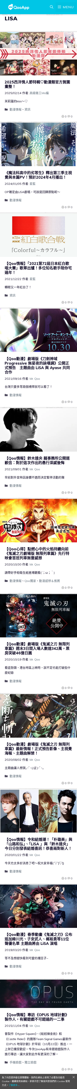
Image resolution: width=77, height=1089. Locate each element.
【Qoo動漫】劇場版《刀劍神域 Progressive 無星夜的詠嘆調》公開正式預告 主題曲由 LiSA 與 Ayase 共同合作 (37, 365)
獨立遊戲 (30, 1062)
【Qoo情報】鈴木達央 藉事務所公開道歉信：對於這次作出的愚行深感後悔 (37, 460)
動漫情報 (15, 109)
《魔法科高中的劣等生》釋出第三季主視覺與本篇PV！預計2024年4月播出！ (38, 175)
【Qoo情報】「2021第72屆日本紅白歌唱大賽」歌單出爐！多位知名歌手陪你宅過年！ (38, 268)
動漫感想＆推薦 (49, 581)
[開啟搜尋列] (52, 7)
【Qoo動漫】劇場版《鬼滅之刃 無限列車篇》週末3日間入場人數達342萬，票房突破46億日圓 (37, 648)
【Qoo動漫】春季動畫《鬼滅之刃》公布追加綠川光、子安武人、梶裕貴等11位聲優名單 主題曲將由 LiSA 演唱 (38, 939)
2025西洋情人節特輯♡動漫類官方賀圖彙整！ (37, 84)
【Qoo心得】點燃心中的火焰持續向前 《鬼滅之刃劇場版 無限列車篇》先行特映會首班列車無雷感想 (38, 553)
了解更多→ (14, 1085)
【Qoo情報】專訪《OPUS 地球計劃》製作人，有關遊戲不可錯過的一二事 (37, 1017)
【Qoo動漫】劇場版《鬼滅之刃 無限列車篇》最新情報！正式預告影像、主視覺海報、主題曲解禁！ (38, 749)
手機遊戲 (15, 1062)
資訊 (27, 109)
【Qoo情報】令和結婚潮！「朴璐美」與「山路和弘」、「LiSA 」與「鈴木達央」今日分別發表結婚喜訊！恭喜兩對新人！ (38, 844)
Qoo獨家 (30, 581)
